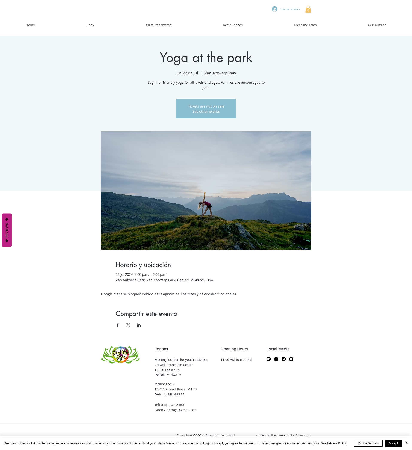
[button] (308, 9)
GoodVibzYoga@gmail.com (176, 410)
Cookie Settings (368, 443)
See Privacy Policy (333, 443)
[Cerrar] (406, 443)
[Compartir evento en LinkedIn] (139, 325)
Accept (393, 443)
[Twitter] (284, 359)
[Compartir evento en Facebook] (118, 325)
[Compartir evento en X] (128, 325)
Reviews (6, 230)
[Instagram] (269, 359)
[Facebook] (276, 359)
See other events (206, 111)
